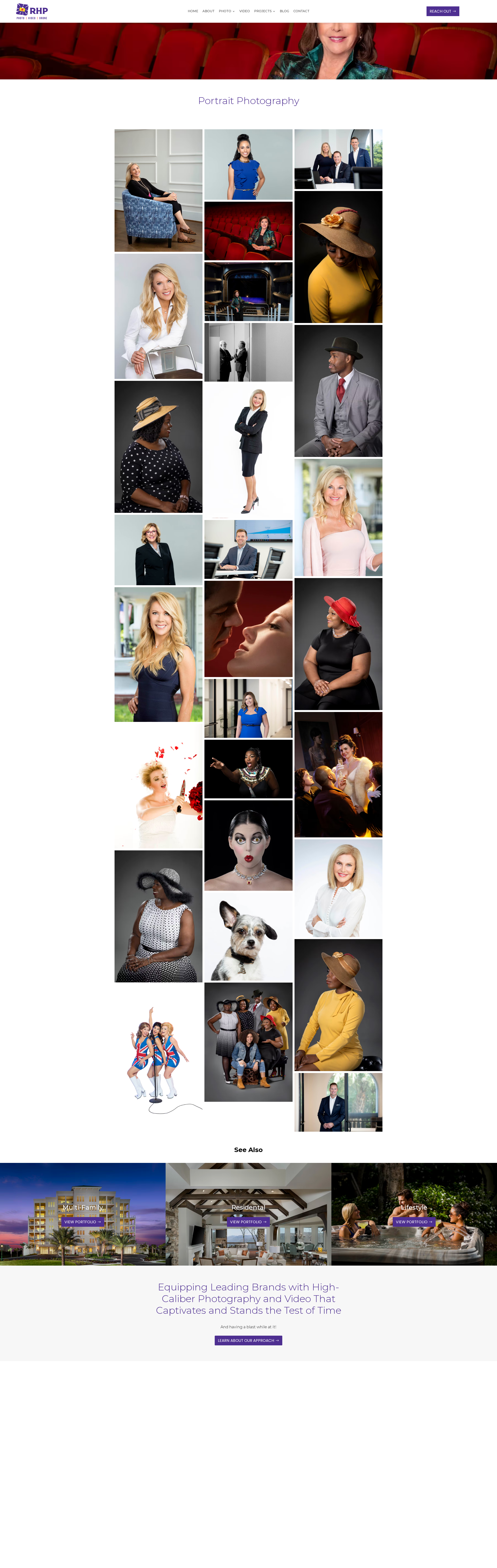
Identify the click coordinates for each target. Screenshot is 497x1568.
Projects (263, 11)
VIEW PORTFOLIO (80, 1222)
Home (193, 11)
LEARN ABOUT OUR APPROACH (246, 1340)
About (208, 11)
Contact (301, 11)
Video (244, 11)
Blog (284, 11)
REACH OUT (440, 11)
